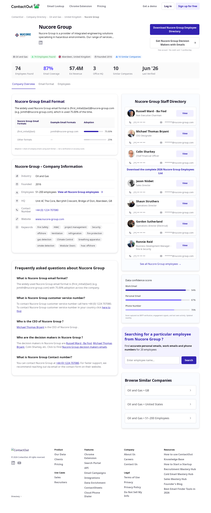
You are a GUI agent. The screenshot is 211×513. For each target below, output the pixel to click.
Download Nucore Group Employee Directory (174, 29)
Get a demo (150, 6)
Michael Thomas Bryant (30, 327)
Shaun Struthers (147, 201)
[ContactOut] (26, 6)
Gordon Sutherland (149, 221)
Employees (64, 84)
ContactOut (17, 16)
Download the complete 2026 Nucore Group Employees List (160, 171)
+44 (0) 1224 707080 (47, 210)
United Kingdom (72, 16)
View (185, 113)
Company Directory (36, 16)
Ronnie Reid (144, 241)
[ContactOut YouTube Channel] (19, 477)
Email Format (46, 84)
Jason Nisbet (145, 181)
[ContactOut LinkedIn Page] (13, 477)
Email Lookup (55, 6)
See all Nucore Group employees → (160, 264)
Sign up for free (187, 6)
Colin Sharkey (145, 151)
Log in (168, 6)
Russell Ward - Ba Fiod (79, 343)
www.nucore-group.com (50, 219)
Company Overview (23, 84)
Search (189, 360)
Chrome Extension (80, 6)
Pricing (101, 6)
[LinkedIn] (40, 42)
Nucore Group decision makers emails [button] (84, 347)
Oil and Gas (55, 16)
